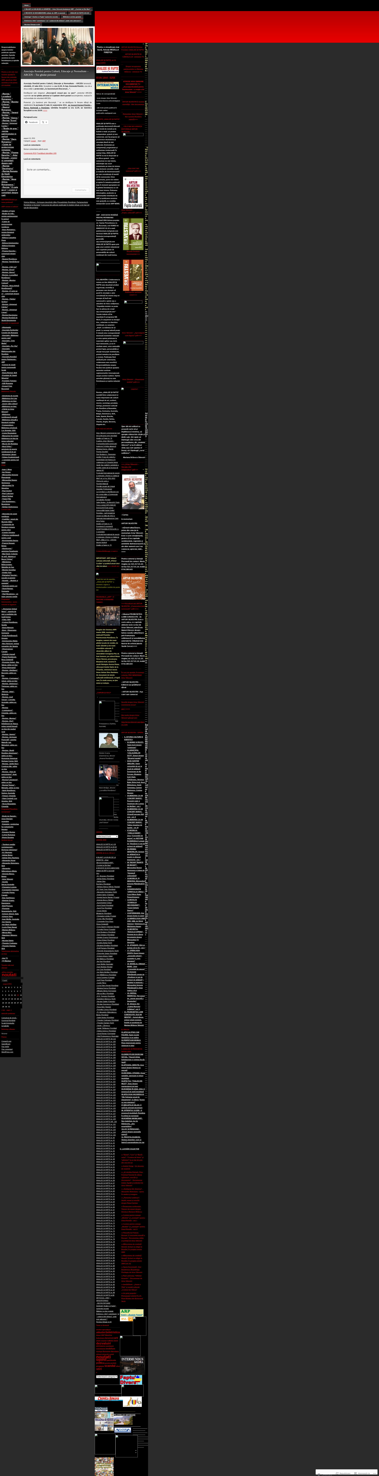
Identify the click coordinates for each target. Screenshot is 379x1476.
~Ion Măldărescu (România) (106, 975)
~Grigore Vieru (7, 916)
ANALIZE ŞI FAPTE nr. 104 (106, 1052)
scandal (110, 1365)
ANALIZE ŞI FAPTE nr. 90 (105, 1271)
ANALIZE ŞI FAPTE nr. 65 (105, 1204)
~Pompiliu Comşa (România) (106, 1009)
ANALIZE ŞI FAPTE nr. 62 (105, 1196)
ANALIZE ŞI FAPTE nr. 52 (105, 1170)
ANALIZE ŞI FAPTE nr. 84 (105, 1255)
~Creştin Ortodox (8, 532)
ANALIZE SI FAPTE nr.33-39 (106, 850)
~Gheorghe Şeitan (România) (106, 953)
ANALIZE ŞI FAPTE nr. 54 (105, 1175)
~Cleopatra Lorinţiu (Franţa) (106, 916)
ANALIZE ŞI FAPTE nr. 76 (105, 1234)
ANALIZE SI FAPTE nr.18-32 (106, 847)
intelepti (99, 1351)
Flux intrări (5, 1046)
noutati (9, 974)
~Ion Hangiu (6, 922)
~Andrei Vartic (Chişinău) (105, 895)
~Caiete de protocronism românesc (6, 224)
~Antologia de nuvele (9, 396)
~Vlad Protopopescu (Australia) (107, 1036)
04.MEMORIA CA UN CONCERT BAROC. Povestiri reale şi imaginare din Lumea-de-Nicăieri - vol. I (135, 801)
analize (99, 1329)
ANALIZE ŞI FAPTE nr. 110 (105, 1068)
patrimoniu (111, 1360)
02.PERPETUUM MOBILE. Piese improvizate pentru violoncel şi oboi (131, 1042)
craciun (104, 1341)
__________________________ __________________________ (146, 1044)
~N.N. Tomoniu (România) (105, 996)
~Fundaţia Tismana (8, 381)
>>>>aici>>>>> (146, 317)
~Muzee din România (9, 444)
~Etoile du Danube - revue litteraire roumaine (9, 818)
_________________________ (146, 813)
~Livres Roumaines (8, 433)
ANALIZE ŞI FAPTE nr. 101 (106, 1044)
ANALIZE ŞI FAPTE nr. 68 (105, 1212)
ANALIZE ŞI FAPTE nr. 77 (105, 1236)
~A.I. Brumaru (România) (105, 876)
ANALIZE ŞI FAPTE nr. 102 (106, 1047)
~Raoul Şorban (7, 496)
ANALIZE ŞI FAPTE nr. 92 (105, 1276)
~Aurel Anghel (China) (104, 903)
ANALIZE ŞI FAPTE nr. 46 (105, 1154)
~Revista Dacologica (9, 315)
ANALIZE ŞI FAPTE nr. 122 (106, 1100)
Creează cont (6, 1041)
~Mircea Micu (6, 932)
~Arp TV (4, 958)
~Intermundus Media (9, 641)
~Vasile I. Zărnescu (103, 1025)
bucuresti (109, 1338)
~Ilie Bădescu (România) (105, 959)
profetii (113, 1363)
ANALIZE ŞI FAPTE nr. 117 (105, 1087)
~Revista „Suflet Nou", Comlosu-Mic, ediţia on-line (10, 766)
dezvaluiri (103, 1343)
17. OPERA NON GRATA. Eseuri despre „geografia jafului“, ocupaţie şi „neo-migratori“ (135, 956)
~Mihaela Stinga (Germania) (106, 991)
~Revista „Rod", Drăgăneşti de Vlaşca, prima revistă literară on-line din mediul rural (9, 726)
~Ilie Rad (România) (103, 961)
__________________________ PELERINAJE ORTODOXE (127, 1414)
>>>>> (139, 92)
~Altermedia (6, 327)
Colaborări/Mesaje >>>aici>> (107, 551)
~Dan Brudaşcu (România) (105, 932)
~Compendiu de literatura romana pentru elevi (8, 527)
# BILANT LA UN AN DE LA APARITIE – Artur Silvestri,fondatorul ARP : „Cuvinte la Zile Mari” (57, 9)
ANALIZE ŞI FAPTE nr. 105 (106, 1055)
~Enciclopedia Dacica (9, 540)
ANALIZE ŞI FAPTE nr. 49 (105, 1162)
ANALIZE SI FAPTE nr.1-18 (106, 844)
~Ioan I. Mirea (6, 469)
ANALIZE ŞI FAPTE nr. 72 (105, 1223)
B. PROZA (125, 1029)
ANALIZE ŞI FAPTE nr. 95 (105, 1284)
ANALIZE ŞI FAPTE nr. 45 (105, 1151)
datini (116, 1341)
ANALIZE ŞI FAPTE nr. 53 (105, 1172)
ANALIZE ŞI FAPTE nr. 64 (105, 1202)
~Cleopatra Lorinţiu (9, 887)
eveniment (110, 1346)
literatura (115, 1352)
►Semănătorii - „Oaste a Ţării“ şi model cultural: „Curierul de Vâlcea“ (131, 1287)
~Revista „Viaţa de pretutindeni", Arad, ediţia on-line (9, 774)
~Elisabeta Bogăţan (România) (107, 945)
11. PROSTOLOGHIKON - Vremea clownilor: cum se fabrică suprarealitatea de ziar (132, 1139)
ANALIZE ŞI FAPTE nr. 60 (105, 1191)
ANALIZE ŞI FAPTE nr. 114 (105, 1079)
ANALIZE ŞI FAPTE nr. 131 (106, 1124)
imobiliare (110, 1349)
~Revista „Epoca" (8, 272)
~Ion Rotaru (6, 472)
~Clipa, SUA (6, 619)
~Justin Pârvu (101, 983)
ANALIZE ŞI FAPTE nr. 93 (105, 1279)
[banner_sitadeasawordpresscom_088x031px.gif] (101, 1411)
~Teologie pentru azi (9, 586)
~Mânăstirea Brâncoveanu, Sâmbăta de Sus (7, 564)
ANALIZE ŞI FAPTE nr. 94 (105, 1282)
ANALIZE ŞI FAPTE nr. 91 (105, 1274)
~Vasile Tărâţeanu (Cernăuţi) (106, 1028)
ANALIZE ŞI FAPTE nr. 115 (105, 1081)
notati (111, 1354)
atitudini (100, 1332)
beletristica (113, 1332)
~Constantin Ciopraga (10, 890)
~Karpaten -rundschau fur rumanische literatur (10, 826)
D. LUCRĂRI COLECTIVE (129, 1149)
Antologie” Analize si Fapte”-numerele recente (41, 17)
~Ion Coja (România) (103, 969)
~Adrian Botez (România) (105, 879)
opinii (101, 1359)
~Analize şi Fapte (8, 211)
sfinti (118, 1366)
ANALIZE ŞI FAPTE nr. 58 (105, 1186)
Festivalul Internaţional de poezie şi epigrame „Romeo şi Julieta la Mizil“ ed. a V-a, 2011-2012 (108, 475)
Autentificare (5, 1044)
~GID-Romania (7, 383)
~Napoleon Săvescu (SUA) (106, 999)
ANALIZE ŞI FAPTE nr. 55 (105, 1178)
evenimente (100, 1349)
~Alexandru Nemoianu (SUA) (106, 892)
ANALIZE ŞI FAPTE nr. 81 (105, 1247)
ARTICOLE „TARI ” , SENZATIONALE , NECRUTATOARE (103, 1300)
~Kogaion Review (8, 832)
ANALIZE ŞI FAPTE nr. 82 (105, 1250)
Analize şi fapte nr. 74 (103, 545)
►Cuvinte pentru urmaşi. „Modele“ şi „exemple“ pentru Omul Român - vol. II (133, 1226)
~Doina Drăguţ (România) (105, 940)
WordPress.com (7, 1052)
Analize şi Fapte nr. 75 (104, 524)
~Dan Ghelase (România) (105, 935)
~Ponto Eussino (7, 837)
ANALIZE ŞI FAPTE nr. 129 (106, 1119)
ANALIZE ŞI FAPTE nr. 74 (105, 1228)
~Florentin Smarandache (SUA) (107, 951)
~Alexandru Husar (8, 860)
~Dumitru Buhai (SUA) (104, 943)
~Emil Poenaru (7, 906)
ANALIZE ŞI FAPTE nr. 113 (105, 1076)
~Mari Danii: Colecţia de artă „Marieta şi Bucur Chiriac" (9, 556)
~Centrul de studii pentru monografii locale (8, 367)
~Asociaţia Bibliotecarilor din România (8, 351)
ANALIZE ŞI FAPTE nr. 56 (105, 1180)
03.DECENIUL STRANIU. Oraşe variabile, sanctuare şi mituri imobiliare (133, 1075)
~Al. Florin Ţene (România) (105, 889)
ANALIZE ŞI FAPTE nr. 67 (105, 1210)
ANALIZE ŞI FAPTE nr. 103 (106, 1049)
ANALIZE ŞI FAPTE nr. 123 (106, 1103)
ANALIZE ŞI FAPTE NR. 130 (106, 1122)
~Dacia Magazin (7, 627)
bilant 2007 (100, 1335)
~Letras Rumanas (8, 835)
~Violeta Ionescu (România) (106, 1031)
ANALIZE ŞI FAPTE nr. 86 (105, 1260)
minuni (99, 1354)
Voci (97, 873)
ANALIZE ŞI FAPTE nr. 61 (105, 1194)
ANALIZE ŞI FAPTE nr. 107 (106, 1060)
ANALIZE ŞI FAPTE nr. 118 (105, 1089)
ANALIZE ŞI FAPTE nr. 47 (105, 1156)
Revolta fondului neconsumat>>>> (133, 253)
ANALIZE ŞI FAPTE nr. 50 (105, 1164)
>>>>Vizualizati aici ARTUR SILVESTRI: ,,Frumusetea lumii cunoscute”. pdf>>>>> (133, 606)
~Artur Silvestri (7, 879)
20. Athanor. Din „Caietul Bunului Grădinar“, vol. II (133, 1006)
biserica (108, 1335)
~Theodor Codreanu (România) (107, 1020)
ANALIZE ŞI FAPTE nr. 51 (105, 1167)
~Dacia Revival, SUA (9, 373)
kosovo (107, 1351)
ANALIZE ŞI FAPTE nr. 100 (106, 1041)
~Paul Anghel (6, 491)
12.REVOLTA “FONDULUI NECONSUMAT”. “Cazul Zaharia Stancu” (133, 905)
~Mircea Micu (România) (105, 993)
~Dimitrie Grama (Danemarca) (107, 937)
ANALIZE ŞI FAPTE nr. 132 (106, 1127)
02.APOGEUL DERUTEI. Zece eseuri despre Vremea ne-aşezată (132, 1067)
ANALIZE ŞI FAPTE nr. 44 (105, 1148)
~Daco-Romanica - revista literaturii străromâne (8, 232)
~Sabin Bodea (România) (105, 1017)
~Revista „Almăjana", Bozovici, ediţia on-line (9, 673)
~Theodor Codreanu (9, 943)
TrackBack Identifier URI (46, 153)
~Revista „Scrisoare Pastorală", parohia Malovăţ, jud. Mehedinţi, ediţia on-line (9, 742)
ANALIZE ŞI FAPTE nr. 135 (106, 1135)
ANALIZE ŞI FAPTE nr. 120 (106, 1095)
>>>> (45, 110)
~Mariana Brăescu (8, 930)
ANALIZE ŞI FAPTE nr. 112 (105, 1073)
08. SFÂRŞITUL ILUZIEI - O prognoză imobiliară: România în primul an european (133, 1113)
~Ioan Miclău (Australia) (104, 964)
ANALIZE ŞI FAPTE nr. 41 (105, 1140)
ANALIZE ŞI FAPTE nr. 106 (106, 1057)
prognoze (100, 1366)
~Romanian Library (8, 454)
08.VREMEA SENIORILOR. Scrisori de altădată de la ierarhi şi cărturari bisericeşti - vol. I (135, 854)
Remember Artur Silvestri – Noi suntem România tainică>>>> (133, 116)
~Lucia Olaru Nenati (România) (107, 985)
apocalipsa (106, 1329)
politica (100, 1363)
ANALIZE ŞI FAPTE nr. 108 (106, 1063)
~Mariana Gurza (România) (106, 988)
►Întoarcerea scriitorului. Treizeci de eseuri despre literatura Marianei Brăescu (131, 1209)
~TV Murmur (6, 961)
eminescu (100, 1346)
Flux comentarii (6, 1049)
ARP (44, 141)
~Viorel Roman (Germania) (105, 1033)
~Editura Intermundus (10, 243)
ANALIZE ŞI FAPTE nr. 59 (105, 1188)
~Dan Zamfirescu (8, 898)
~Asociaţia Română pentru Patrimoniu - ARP (9, 359)
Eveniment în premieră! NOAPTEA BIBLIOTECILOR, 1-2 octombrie (107, 529)
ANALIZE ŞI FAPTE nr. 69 (105, 1215)
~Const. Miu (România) (104, 919)
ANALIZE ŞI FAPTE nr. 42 (105, 1143)
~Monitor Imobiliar (8, 570)
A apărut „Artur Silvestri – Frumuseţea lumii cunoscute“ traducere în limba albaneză (106, 443)
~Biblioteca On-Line (9, 398)
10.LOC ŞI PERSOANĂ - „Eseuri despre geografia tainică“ (131, 1131)
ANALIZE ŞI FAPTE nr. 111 (105, 1071)
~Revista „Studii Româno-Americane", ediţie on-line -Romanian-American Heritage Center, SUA (9, 755)
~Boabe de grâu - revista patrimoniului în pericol (9, 216)
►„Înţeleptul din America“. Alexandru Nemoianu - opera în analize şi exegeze (132, 1191)
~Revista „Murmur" (8, 718)
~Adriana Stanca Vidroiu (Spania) (108, 887)
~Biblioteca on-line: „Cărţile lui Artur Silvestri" (9, 409)
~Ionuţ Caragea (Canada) (105, 977)
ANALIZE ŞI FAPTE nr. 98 (105, 1292)
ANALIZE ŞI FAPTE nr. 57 (105, 1183)
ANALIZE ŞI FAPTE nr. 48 (105, 1159)
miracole (105, 1354)
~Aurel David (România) (104, 905)
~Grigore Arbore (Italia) (104, 956)
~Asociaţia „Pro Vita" (9, 346)
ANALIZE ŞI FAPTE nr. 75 (105, 1231)
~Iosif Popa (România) (104, 980)
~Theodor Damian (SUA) (105, 1023)
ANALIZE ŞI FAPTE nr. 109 (106, 1065)
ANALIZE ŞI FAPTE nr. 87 (105, 1263)
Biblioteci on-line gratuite (72, 17)
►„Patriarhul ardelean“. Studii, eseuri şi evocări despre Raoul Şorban (130, 1200)
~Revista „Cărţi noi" (9, 267)
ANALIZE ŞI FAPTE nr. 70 (105, 1218)
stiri (99, 1369)
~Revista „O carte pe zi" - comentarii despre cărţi (10, 293)
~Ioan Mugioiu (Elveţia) (104, 967)
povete (107, 1363)
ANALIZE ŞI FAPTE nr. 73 (105, 1226)
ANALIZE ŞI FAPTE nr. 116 (105, 1084)
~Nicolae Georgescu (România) (107, 1004)
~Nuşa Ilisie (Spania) (103, 1007)
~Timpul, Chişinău (8, 796)
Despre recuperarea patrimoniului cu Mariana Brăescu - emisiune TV (133, 69)
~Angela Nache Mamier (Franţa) (107, 897)
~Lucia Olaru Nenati (9, 927)
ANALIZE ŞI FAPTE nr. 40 (105, 1138)
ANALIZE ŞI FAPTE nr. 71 (105, 1220)
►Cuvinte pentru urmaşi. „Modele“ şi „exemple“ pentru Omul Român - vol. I (133, 1217)
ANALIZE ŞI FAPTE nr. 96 (105, 1287)
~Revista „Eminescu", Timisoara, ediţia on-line (9, 686)
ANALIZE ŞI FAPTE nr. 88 (105, 1266)
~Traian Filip (6, 499)
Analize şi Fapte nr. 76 (104, 438)
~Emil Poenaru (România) (105, 948)
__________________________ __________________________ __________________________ (140, 1434)
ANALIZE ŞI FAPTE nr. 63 (105, 1199)
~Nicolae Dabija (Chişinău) (105, 1001)
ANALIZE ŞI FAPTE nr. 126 (106, 1111)
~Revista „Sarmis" (8, 734)
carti (115, 1338)
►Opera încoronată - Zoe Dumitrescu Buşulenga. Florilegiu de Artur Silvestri (131, 1269)
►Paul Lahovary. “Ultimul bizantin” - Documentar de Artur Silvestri (131, 1278)
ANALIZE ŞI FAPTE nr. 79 (105, 1242)
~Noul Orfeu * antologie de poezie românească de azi (9, 449)
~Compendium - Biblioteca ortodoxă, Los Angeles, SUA (9, 427)
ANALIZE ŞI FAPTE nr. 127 (106, 1114)
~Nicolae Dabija (7, 940)
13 (18, 995)
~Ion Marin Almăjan (8, 924)
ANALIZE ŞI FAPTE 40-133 (79, 13)
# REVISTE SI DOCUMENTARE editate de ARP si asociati (44, 13)
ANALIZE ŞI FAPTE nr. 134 (106, 1132)
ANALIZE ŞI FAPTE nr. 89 (105, 1268)
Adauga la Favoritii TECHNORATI (146, 424)
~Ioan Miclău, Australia (10, 919)
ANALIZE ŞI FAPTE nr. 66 (105, 1207)
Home (26, 5)
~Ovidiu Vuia (6, 572)
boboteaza (100, 1338)
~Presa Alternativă (8, 668)
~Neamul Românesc (9, 259)
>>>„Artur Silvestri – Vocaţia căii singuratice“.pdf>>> (130, 467)
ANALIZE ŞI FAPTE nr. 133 (106, 1130)
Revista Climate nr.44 (32, 24)
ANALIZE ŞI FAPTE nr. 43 (105, 1146)
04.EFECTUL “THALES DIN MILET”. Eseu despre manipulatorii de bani (131, 1083)
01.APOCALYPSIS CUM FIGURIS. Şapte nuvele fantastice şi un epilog (130, 1034)
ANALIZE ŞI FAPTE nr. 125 (106, 1108)
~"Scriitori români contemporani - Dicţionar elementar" (9, 847)
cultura (110, 1341)
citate (98, 1341)
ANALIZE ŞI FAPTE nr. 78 (105, 1239)
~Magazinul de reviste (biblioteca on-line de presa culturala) (9, 438)
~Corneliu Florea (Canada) (105, 929)
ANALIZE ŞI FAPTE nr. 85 (105, 1258)
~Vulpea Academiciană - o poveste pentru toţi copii (10, 459)
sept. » (9, 1010)
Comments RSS (30, 153)
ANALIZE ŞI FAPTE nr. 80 (105, 1244)
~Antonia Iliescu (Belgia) (104, 900)
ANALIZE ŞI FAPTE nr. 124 (106, 1106)
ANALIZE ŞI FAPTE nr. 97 (105, 1290)
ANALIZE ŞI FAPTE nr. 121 (106, 1098)
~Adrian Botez (7, 855)
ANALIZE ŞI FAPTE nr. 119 (105, 1092)
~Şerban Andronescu (9, 507)
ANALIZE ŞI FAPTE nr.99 (105, 1295)
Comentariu (80, 190)
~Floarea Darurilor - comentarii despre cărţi (8, 253)
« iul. (3, 1010)
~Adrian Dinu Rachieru (10, 858)
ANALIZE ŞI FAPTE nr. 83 (105, 1252)
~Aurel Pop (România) (104, 908)
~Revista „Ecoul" (8, 270)
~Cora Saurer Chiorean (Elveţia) (107, 927)
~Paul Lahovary (7, 493)
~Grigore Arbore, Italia (10, 914)
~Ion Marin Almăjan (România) (107, 972)
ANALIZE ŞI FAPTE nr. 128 (106, 1116)
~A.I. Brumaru (6, 852)
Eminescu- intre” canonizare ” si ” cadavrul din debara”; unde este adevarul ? (52, 21)
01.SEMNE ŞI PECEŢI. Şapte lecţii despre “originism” (135, 744)
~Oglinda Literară (8, 654)
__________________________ (146, 976)
